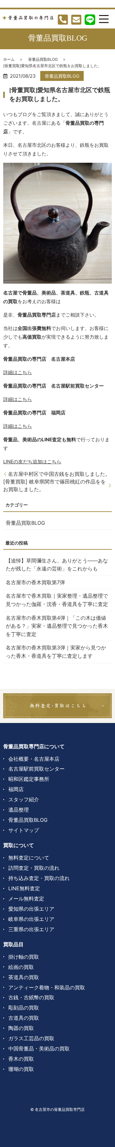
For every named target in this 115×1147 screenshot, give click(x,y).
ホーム (9, 59)
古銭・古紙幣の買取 (31, 997)
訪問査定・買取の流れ (33, 868)
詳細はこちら (17, 372)
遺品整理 (18, 809)
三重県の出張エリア (31, 929)
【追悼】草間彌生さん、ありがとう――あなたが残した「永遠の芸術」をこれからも (57, 564)
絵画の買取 (21, 967)
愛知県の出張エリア (31, 909)
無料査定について (28, 857)
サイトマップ (23, 830)
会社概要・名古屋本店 (33, 759)
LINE (32, 462)
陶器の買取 (21, 1028)
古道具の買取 (23, 1018)
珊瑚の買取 (21, 1069)
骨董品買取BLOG (43, 59)
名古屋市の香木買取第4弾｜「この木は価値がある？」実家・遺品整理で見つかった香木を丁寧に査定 (57, 626)
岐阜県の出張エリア (31, 919)
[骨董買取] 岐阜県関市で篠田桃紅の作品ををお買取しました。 (54, 485)
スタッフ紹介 (23, 799)
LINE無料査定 (24, 888)
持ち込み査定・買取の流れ (39, 878)
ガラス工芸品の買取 (31, 1038)
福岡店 (16, 789)
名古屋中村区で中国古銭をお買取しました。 (59, 474)
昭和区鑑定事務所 (28, 779)
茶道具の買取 (23, 977)
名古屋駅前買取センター (36, 769)
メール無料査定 (26, 898)
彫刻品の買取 (23, 1007)
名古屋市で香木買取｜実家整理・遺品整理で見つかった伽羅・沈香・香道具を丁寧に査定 (57, 600)
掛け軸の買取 (23, 957)
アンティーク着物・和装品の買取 (46, 987)
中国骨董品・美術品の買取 (39, 1048)
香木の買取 (21, 1059)
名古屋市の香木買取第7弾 (35, 582)
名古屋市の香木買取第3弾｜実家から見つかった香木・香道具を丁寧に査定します (56, 651)
